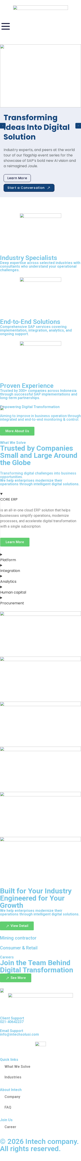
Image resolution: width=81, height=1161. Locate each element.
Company (12, 1097)
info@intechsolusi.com (19, 1034)
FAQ (7, 1107)
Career (10, 1127)
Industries (12, 1077)
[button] (3, 126)
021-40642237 (12, 1022)
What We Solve (17, 1066)
